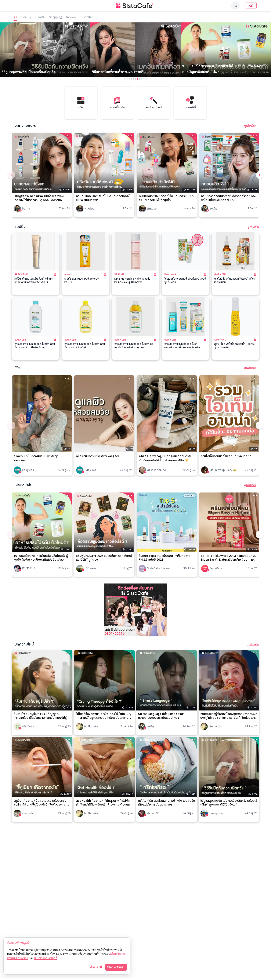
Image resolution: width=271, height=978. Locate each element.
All (15, 17)
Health (40, 17)
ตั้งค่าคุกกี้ (96, 967)
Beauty (26, 17)
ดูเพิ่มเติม (250, 126)
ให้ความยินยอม (116, 967)
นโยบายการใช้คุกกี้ (45, 958)
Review (71, 17)
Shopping (55, 17)
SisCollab (86, 17)
